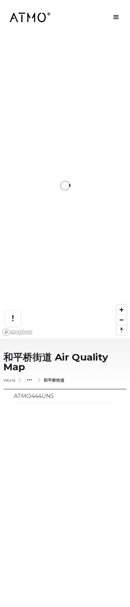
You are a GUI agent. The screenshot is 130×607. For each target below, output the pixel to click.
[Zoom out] (121, 320)
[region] (65, 186)
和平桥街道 (54, 380)
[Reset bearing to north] (121, 330)
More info (19, 297)
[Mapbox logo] (17, 332)
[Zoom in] (121, 310)
